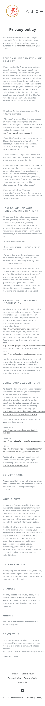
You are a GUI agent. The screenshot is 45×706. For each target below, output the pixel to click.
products (22, 682)
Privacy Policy (14, 678)
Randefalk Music (16, 698)
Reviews (14, 674)
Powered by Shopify (34, 698)
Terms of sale (30, 678)
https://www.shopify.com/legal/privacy (20, 329)
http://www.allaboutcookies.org (17, 133)
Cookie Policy (28, 674)
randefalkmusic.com (26, 46)
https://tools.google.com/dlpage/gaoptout (22, 354)
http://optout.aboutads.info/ (15, 465)
